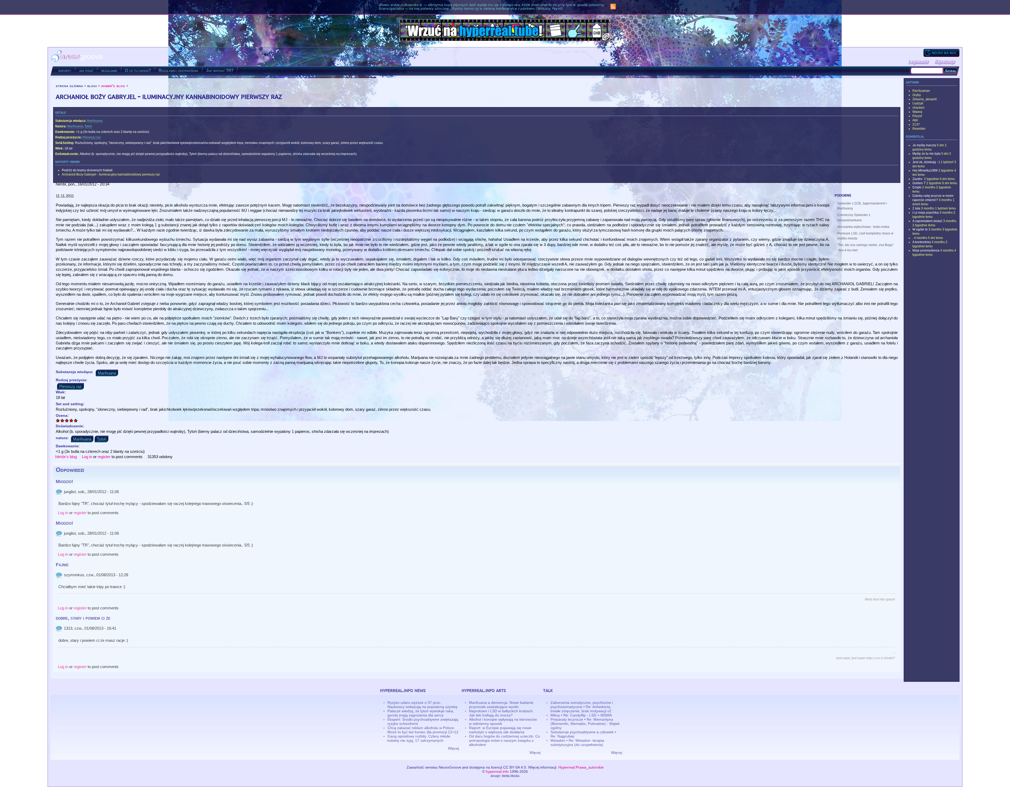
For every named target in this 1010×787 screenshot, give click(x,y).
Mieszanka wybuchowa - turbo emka (863, 227)
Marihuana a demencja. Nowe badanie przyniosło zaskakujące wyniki (501, 704)
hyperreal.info (497, 771)
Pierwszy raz (92, 137)
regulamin (109, 70)
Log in (87, 456)
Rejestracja (945, 62)
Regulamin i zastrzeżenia (178, 70)
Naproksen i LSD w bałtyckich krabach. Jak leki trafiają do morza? (501, 713)
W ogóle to (920, 229)
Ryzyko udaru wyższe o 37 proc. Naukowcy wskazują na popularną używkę (422, 704)
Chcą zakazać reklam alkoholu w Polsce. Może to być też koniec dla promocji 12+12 (422, 730)
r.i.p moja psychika (925, 212)
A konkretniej (921, 242)
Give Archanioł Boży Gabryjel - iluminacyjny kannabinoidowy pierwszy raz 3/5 (67, 420)
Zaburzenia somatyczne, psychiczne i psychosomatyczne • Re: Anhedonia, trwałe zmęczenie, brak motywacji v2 (582, 706)
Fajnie (62, 564)
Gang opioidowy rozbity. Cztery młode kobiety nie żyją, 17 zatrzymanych (418, 738)
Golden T (919, 183)
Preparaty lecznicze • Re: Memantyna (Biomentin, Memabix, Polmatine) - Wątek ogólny (585, 723)
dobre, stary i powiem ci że (83, 618)
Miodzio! (64, 481)
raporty (64, 70)
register (104, 456)
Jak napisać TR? (219, 70)
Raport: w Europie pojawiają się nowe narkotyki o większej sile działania (500, 730)
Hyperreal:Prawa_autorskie (581, 767)
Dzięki (916, 187)
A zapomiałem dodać (927, 221)
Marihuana (95, 121)
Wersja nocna (941, 53)
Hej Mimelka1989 (925, 170)
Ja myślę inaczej (924, 145)
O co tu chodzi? (138, 70)
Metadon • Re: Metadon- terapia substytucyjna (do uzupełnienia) (577, 742)
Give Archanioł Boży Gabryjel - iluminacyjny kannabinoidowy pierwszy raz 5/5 (76, 420)
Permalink (59, 492)
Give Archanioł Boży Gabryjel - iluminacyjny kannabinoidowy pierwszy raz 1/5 (58, 420)
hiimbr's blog (113, 86)
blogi (92, 86)
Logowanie (918, 62)
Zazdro (917, 179)
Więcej (453, 748)
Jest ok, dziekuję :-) (926, 162)
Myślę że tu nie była (926, 154)
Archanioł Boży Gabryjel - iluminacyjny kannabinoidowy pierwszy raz (111, 174)
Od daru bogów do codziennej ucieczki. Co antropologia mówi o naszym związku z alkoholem (504, 740)
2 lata (916, 208)
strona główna (69, 86)
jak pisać (86, 70)
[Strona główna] (77, 56)
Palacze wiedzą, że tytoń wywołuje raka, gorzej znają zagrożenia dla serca (420, 713)
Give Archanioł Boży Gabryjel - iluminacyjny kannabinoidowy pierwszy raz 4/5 (71, 420)
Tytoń (88, 126)
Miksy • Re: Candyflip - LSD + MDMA (581, 715)
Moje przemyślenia (926, 250)
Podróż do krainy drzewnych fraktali (87, 170)
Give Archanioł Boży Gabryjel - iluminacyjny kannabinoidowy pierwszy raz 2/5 (62, 420)
